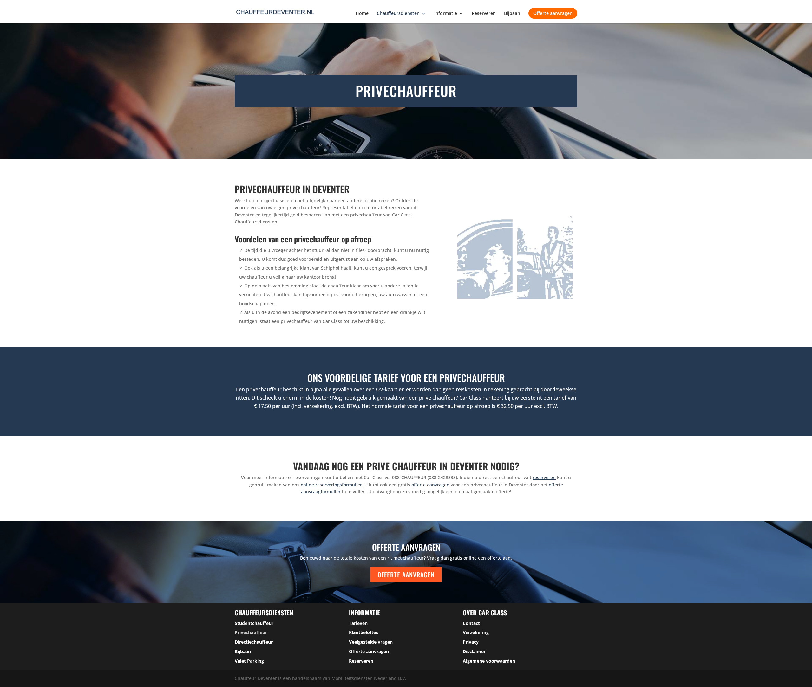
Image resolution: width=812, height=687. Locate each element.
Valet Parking (249, 661)
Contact (471, 623)
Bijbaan (512, 13)
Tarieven (358, 623)
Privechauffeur (251, 632)
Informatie (445, 13)
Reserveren (484, 13)
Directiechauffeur (254, 642)
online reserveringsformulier (331, 485)
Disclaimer (474, 651)
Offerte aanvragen (553, 13)
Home (362, 13)
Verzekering (476, 632)
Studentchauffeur (254, 623)
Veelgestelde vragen (371, 642)
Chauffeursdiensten (398, 13)
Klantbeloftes (363, 632)
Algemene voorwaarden (489, 661)
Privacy (471, 642)
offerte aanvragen (430, 485)
